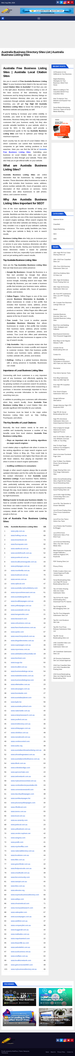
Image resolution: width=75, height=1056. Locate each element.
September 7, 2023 (48, 1023)
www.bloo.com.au (18, 886)
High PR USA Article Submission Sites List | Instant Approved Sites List (62, 421)
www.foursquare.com (19, 544)
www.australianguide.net (20, 597)
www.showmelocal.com (20, 903)
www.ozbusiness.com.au (20, 623)
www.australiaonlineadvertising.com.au (26, 750)
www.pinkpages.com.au (20, 566)
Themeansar (4, 1053)
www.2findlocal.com (18, 807)
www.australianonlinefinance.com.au (25, 759)
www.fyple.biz (16, 702)
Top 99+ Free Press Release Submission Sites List (62, 629)
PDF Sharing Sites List (61, 561)
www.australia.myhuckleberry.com (24, 588)
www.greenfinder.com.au (20, 864)
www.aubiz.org (16, 746)
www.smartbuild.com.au (20, 873)
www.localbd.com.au (19, 667)
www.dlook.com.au (18, 763)
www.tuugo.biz (16, 662)
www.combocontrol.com (20, 741)
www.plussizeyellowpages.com (23, 803)
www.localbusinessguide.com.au (24, 562)
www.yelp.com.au (18, 531)
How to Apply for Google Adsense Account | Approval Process (61, 430)
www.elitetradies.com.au (20, 684)
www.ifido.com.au (18, 860)
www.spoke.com (17, 632)
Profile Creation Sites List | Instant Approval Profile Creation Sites (62, 573)
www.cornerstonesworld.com (22, 789)
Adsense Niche (58, 219)
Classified (56, 224)
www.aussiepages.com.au (21, 917)
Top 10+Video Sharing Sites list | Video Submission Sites (60, 591)
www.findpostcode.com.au (21, 868)
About (55, 309)
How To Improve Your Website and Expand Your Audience (62, 100)
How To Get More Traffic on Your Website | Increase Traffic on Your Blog (62, 438)
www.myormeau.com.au (20, 649)
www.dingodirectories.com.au (22, 641)
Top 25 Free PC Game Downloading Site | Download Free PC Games (62, 599)
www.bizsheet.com (18, 658)
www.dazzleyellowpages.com (22, 794)
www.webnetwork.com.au (21, 776)
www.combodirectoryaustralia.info (24, 785)
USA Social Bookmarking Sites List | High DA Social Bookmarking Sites (62, 676)
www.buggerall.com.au (20, 930)
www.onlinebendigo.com (20, 768)
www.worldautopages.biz (20, 798)
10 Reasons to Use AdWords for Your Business (19, 998)
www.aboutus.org (18, 890)
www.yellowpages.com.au (21, 605)
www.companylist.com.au (21, 925)
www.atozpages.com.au (20, 689)
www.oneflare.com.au (19, 956)
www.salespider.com (19, 912)
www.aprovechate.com (20, 772)
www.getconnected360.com (22, 965)
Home (47, 1052)
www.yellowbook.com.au (20, 829)
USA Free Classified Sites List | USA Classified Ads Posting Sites (62, 667)
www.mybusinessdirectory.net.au (24, 969)
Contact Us (57, 354)
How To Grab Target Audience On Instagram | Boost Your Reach (61, 447)
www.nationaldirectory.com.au (22, 851)
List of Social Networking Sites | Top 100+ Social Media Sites (61, 544)
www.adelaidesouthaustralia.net (23, 654)
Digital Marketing (59, 229)
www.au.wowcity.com (19, 820)
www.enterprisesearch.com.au (23, 715)
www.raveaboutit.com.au (20, 737)
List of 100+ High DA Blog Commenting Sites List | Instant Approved (62, 496)
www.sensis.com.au (19, 579)
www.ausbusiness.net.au (21, 952)
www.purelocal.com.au (20, 557)
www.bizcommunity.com (20, 877)
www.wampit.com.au (19, 881)
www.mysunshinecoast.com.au (23, 592)
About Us (53, 1052)
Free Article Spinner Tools (62, 373)
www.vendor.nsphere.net (20, 833)
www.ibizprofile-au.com (20, 943)
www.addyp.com (17, 899)
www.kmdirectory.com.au (20, 724)
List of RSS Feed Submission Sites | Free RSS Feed (61, 535)
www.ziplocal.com (18, 584)
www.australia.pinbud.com (21, 706)
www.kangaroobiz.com (20, 614)
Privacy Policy (58, 566)
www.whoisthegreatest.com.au (23, 754)
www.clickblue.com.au (19, 733)
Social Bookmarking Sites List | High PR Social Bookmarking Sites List (62, 582)
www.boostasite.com (19, 693)
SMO (55, 239)
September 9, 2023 (48, 1003)
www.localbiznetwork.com (21, 960)
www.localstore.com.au (20, 855)
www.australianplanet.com (21, 697)
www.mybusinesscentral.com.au (23, 781)
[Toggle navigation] (38, 18)
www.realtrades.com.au (20, 934)
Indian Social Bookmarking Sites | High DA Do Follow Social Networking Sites (62, 481)
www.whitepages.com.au (20, 728)
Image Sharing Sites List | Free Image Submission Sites (61, 472)
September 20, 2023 (12, 1003)
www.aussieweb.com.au (20, 610)
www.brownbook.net (19, 540)
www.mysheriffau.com (19, 846)
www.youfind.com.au (19, 719)
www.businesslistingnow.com (22, 680)
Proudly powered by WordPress (9, 1051)
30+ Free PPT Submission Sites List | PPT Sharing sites (62, 296)
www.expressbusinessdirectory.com (25, 895)
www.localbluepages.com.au (22, 601)
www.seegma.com (18, 838)
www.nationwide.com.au (20, 711)
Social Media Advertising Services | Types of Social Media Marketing (62, 109)
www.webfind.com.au (19, 921)
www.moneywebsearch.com (22, 908)
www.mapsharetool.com (20, 938)
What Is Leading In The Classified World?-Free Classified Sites (61, 92)
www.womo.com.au (18, 811)
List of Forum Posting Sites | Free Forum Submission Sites (62, 512)
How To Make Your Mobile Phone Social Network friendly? (62, 463)
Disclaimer (56, 368)
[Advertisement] (37, 34)
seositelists (25, 1003)
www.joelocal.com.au (19, 825)
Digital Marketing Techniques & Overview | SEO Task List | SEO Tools (62, 361)
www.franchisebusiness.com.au (23, 627)
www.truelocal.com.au (19, 575)
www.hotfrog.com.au (19, 535)
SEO (55, 234)
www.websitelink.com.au (20, 947)
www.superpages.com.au (21, 645)
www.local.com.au (18, 816)
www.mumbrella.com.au (20, 570)
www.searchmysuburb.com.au (23, 636)
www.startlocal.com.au (19, 549)
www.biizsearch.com (19, 619)
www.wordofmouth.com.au (21, 553)
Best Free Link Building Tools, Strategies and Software (61, 327)
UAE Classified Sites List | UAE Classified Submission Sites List (62, 645)
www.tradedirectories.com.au (22, 676)
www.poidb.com (17, 842)
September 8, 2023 (12, 1023)
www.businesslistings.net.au (22, 671)
